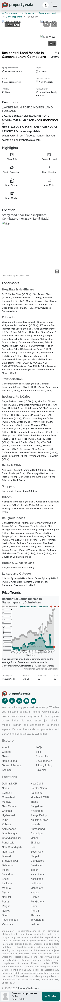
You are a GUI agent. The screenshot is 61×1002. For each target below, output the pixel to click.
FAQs (39, 747)
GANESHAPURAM (46, 119)
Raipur (34, 906)
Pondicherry (38, 901)
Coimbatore (28, 13)
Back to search (12, 13)
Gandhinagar (9, 833)
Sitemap (7, 770)
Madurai (6, 888)
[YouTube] (33, 701)
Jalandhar (8, 874)
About (5, 747)
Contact (52, 996)
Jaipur (34, 869)
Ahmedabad (9, 829)
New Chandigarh (12, 847)
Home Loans (9, 761)
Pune (5, 820)
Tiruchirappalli (10, 919)
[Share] (54, 24)
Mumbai (6, 801)
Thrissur (35, 915)
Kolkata (6, 824)
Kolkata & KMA (39, 820)
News (5, 756)
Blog (38, 751)
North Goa (8, 851)
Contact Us (42, 756)
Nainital (6, 897)
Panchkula (8, 842)
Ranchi (35, 910)
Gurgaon (7, 792)
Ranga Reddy (39, 815)
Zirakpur (35, 842)
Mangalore (37, 888)
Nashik (35, 897)
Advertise (41, 770)
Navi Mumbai (9, 806)
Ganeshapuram (14, 16)
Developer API (44, 761)
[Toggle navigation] (55, 5)
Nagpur (35, 892)
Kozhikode (37, 879)
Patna (5, 901)
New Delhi (37, 783)
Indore (5, 869)
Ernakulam (37, 865)
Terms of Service (11, 765)
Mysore (6, 892)
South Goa (37, 851)
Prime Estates (19, 999)
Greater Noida (39, 788)
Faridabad (36, 792)
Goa (33, 847)
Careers (6, 751)
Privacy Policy (44, 765)
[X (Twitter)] (12, 701)
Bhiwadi (6, 856)
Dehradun (8, 865)
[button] (45, 5)
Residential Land (47, 13)
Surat (5, 915)
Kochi (5, 879)
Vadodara (7, 924)
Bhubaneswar (10, 860)
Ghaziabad (8, 797)
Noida (5, 788)
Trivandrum (37, 919)
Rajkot (5, 910)
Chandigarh (37, 833)
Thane (34, 801)
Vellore (35, 924)
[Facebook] (5, 701)
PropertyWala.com (28, 988)
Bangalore (37, 806)
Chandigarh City (11, 838)
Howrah (35, 824)
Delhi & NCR (9, 783)
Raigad (6, 906)
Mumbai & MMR (40, 797)
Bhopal (35, 856)
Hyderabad (37, 810)
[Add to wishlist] (46, 24)
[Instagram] (26, 701)
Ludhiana (36, 883)
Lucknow (7, 883)
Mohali (34, 838)
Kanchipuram (38, 874)
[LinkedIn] (19, 701)
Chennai (7, 810)
